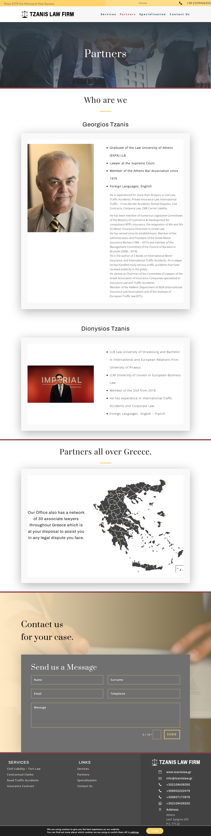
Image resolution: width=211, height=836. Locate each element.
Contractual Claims (20, 774)
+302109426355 (178, 784)
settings (134, 832)
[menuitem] (143, 4)
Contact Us (180, 14)
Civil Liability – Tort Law (24, 769)
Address (172, 809)
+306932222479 (178, 790)
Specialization (152, 14)
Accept (154, 830)
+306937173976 (178, 797)
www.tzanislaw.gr (178, 772)
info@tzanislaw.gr (179, 778)
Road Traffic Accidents (23, 780)
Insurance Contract (20, 786)
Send (172, 734)
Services (108, 14)
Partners (128, 14)
